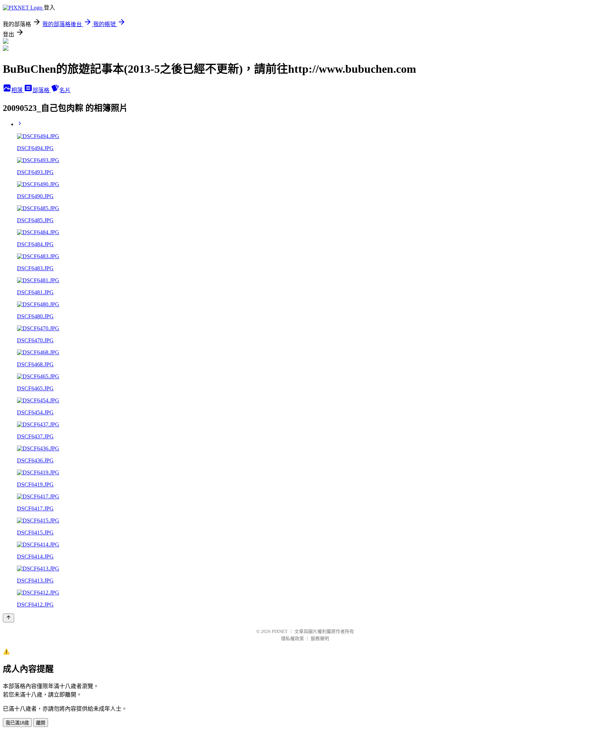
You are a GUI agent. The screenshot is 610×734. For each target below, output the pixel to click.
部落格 (41, 90)
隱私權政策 (292, 638)
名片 (65, 90)
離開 (40, 723)
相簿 (17, 90)
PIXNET (280, 631)
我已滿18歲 (17, 723)
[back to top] (8, 618)
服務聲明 (320, 638)
